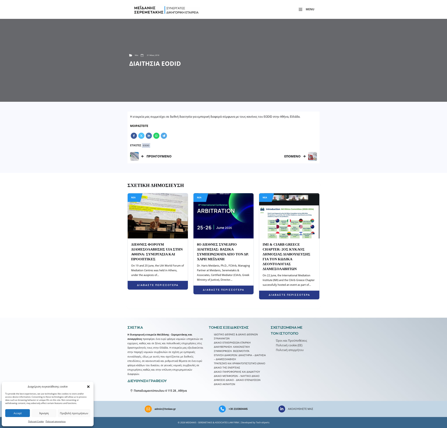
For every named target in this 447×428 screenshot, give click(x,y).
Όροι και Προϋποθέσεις (291, 340)
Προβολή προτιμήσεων (74, 413)
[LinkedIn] (149, 136)
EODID (146, 145)
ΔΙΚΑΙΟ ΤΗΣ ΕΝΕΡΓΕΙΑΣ (227, 367)
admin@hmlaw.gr (165, 408)
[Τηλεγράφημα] (164, 136)
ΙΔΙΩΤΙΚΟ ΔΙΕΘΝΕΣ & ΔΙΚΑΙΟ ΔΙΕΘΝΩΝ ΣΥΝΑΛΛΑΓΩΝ (236, 336)
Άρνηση (44, 413)
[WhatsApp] (156, 136)
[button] (88, 386)
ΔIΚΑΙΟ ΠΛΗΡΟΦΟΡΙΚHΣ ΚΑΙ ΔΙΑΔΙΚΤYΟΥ (237, 371)
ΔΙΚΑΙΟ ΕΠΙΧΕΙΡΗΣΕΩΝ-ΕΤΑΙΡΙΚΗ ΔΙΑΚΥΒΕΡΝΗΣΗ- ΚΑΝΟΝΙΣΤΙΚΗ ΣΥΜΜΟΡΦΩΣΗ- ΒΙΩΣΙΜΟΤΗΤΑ (232, 347)
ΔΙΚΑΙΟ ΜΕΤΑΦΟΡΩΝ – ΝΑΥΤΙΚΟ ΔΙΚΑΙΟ (236, 376)
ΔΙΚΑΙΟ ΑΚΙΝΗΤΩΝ (224, 384)
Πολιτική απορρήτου (56, 421)
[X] (141, 136)
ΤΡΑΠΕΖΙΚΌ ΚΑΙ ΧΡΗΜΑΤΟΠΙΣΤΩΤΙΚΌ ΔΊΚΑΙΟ (239, 363)
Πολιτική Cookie (36, 421)
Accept (18, 413)
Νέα (136, 55)
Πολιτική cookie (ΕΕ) (289, 345)
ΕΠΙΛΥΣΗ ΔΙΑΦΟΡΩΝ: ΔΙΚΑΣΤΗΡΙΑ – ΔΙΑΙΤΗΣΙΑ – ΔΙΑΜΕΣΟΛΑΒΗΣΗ (240, 357)
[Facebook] (134, 136)
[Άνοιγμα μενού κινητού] (300, 9)
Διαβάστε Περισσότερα (157, 285)
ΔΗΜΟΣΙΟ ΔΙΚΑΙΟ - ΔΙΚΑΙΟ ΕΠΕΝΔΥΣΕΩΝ (237, 380)
